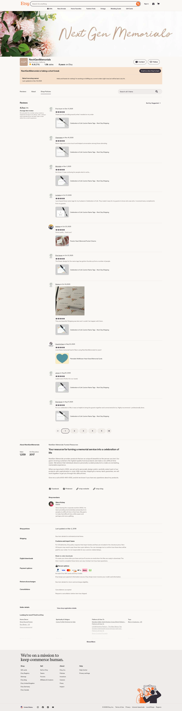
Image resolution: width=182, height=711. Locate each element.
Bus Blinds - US (25, 624)
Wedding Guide (116, 8)
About (33, 92)
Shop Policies (46, 92)
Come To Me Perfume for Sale (66, 622)
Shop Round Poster (26, 622)
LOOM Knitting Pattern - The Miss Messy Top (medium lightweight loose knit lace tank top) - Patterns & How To (107, 629)
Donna (57, 284)
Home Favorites (76, 8)
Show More (91, 642)
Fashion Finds (90, 8)
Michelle (58, 166)
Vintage (103, 8)
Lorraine (58, 195)
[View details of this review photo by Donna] (70, 300)
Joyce (57, 373)
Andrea (57, 226)
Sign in (146, 4)
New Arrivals (61, 8)
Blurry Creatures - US (135, 622)
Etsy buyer (58, 255)
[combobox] (83, 3)
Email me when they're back (150, 71)
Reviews (23, 92)
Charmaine (59, 137)
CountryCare (59, 344)
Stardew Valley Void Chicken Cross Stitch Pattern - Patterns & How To (108, 623)
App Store (28, 697)
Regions (158, 707)
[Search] (138, 3)
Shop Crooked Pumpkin (100, 633)
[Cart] (158, 3)
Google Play (44, 697)
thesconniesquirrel (26, 627)
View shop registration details (66, 608)
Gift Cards (129, 8)
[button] (140, 61)
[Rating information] (30, 64)
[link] (57, 430)
